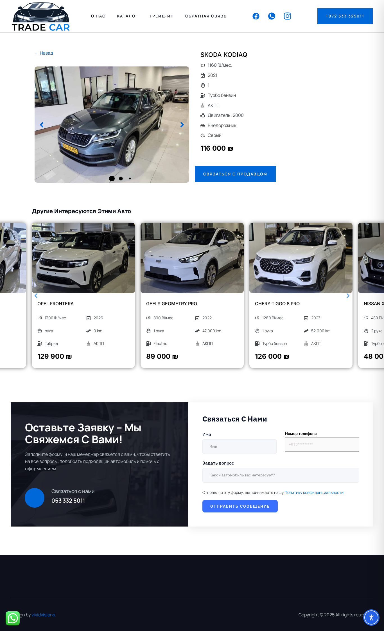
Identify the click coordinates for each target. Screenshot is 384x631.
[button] (41, 125)
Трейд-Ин (162, 16)
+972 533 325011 (345, 16)
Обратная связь (206, 16)
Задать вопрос (218, 463)
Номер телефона (301, 433)
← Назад (44, 53)
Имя (206, 434)
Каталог (127, 16)
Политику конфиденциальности (314, 492)
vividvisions (43, 615)
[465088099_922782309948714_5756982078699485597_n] (112, 124)
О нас (98, 16)
